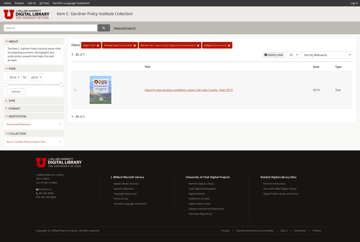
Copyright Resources (125, 193)
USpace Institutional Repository (206, 208)
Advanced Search (125, 28)
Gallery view (275, 55)
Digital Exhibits (197, 193)
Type (12, 101)
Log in (354, 3)
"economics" (216, 45)
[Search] (104, 27)
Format (14, 108)
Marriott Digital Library (201, 183)
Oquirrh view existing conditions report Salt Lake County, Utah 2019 (189, 90)
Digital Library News (200, 203)
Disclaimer (300, 230)
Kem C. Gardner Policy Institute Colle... (26, 141)
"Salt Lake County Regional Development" (169, 45)
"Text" (90, 45)
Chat (45, 3)
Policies (317, 230)
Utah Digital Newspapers (202, 188)
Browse (19, 3)
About (13, 41)
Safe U (283, 230)
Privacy (226, 230)
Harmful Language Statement (71, 3)
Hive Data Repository (200, 213)
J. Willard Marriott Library (50, 174)
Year (12, 68)
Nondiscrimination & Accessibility (255, 230)
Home (7, 3)
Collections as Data (199, 198)
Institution (17, 116)
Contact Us (44, 189)
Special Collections (124, 188)
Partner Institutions (274, 183)
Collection (17, 133)
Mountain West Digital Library (280, 188)
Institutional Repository (19, 124)
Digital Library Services (126, 183)
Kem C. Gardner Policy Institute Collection (95, 13)
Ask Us (32, 3)
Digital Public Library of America (280, 193)
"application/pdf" (119, 45)
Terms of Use (121, 198)
